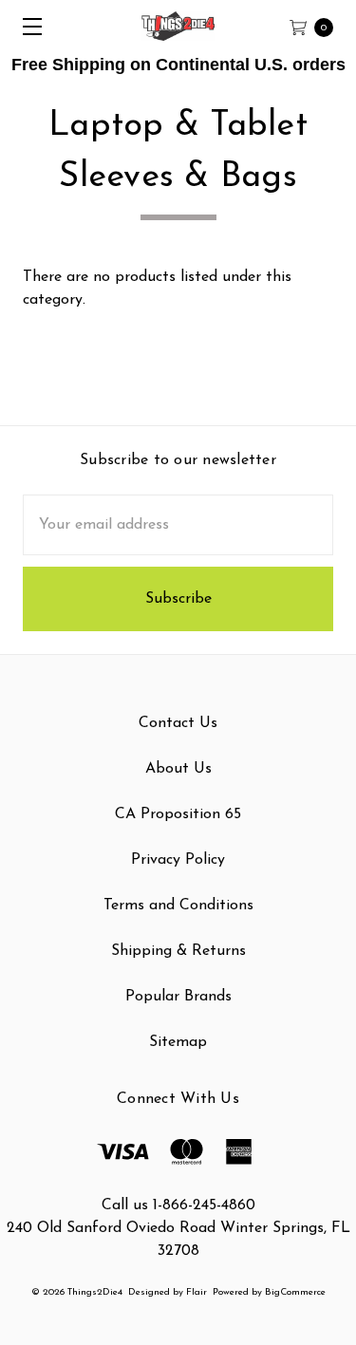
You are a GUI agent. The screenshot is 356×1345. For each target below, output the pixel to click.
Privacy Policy (178, 860)
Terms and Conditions (178, 905)
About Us (178, 768)
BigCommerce (295, 1292)
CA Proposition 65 (178, 814)
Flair (196, 1292)
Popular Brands (178, 996)
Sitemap (178, 1042)
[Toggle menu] (26, 26)
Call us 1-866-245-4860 (178, 1205)
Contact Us (178, 723)
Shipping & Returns (178, 951)
